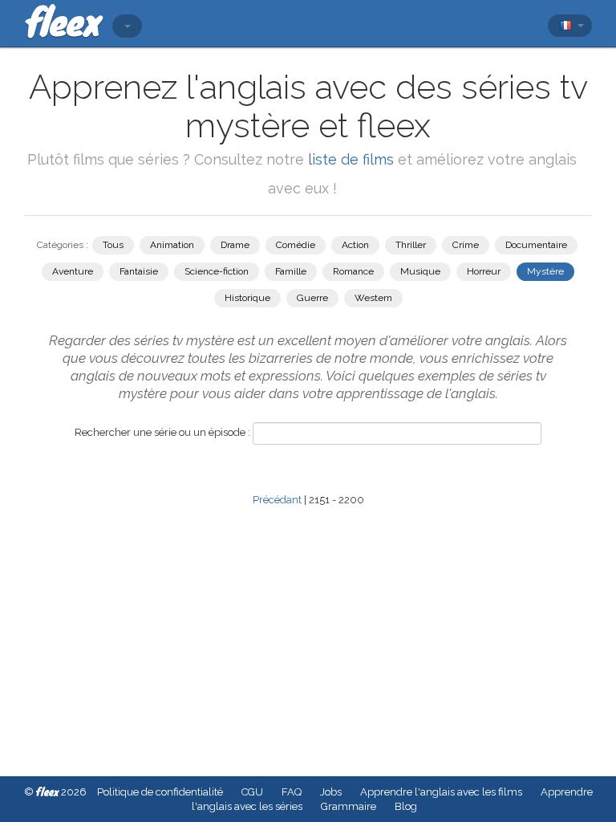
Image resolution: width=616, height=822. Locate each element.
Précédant (277, 500)
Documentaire (536, 244)
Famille (290, 271)
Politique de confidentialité (160, 792)
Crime (465, 244)
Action (355, 244)
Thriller (410, 244)
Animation (172, 244)
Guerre (312, 297)
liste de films (351, 159)
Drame (235, 244)
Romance (353, 271)
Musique (420, 271)
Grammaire (348, 806)
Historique (247, 297)
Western (373, 297)
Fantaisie (139, 271)
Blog (406, 806)
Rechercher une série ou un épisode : (162, 432)
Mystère (545, 271)
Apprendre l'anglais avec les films (441, 792)
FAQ (292, 792)
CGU (252, 792)
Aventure (72, 271)
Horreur (483, 271)
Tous (113, 244)
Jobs (331, 792)
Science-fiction (216, 271)
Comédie (295, 244)
